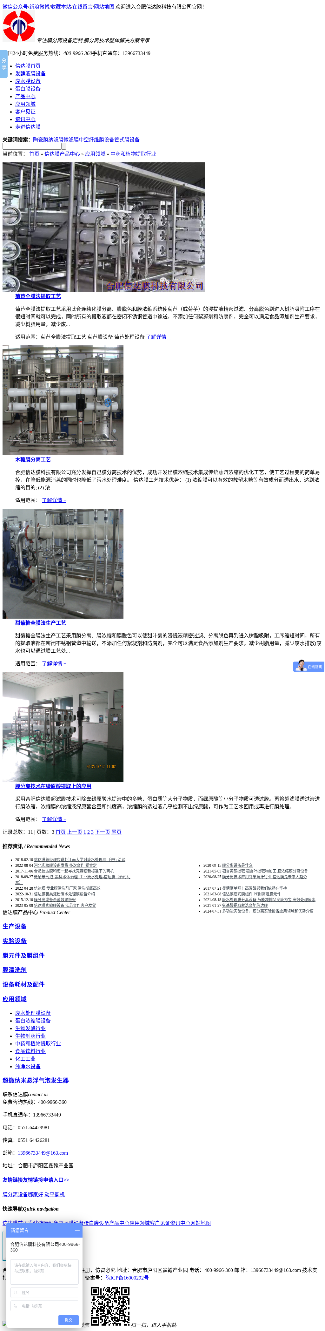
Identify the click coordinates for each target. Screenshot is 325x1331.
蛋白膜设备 (96, 1223)
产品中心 (119, 1223)
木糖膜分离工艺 (33, 459)
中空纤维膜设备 (96, 139)
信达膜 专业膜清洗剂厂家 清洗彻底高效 (67, 888)
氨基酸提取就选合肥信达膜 (245, 905)
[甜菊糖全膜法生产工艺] (63, 617)
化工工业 (25, 1059)
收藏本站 (61, 7)
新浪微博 (39, 7)
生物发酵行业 (30, 1028)
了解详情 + (158, 337)
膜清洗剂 (15, 970)
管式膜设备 (127, 139)
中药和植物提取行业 (133, 154)
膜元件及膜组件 (24, 955)
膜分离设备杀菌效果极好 (55, 900)
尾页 (116, 832)
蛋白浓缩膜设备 (33, 1020)
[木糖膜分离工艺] (63, 453)
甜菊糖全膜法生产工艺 (40, 623)
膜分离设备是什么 (237, 865)
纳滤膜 (55, 139)
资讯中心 (180, 1223)
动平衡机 (54, 1194)
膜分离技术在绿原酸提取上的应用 (53, 786)
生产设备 (15, 926)
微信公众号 (15, 7)
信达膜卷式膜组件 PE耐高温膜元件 (251, 894)
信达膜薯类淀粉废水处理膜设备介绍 (64, 894)
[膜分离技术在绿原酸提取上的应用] (63, 780)
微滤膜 (71, 139)
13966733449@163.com (43, 1153)
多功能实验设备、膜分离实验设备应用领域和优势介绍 (268, 911)
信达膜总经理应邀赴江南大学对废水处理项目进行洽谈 (79, 860)
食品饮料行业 (30, 1051)
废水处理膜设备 (33, 1013)
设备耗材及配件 (24, 984)
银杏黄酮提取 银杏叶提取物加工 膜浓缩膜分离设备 (265, 871)
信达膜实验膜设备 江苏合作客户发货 (65, 905)
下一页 (102, 832)
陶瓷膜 (40, 139)
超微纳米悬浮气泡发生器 (36, 1080)
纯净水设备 (28, 1066)
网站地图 (104, 7)
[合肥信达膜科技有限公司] (19, 40)
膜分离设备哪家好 (23, 1194)
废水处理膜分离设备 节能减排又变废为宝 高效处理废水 (268, 900)
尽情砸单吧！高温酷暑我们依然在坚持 (254, 888)
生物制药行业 (30, 1036)
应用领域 (95, 154)
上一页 (74, 832)
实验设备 (15, 941)
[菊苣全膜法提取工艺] (104, 290)
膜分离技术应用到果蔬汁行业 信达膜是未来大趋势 (264, 877)
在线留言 (82, 7)
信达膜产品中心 (62, 154)
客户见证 (160, 1223)
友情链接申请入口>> (46, 1180)
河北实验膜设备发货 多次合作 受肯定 (65, 865)
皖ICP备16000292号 (127, 1277)
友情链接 (13, 1180)
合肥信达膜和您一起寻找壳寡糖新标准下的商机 (74, 871)
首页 (34, 154)
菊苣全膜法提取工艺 (38, 296)
